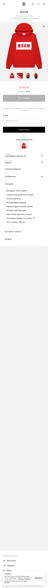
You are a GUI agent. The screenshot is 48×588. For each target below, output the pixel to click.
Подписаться (24, 130)
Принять (38, 578)
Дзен (9, 570)
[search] (38, 4)
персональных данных (10, 579)
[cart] (44, 4)
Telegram (11, 566)
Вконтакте (11, 561)
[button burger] (4, 4)
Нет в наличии (24, 98)
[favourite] (33, 4)
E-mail (5, 116)
